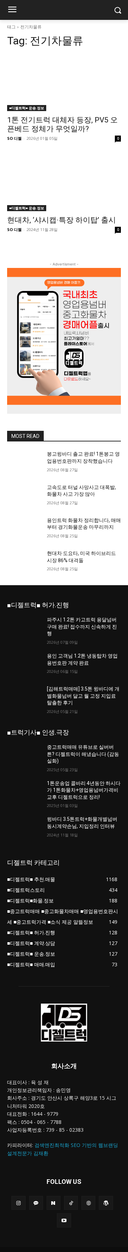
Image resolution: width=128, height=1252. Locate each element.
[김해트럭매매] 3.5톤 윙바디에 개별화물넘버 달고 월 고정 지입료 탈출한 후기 (83, 695)
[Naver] (53, 1203)
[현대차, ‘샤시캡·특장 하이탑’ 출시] (64, 182)
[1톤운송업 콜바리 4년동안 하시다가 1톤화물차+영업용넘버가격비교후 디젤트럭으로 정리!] (24, 792)
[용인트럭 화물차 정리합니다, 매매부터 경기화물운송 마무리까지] (24, 529)
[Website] (88, 1203)
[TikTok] (71, 1203)
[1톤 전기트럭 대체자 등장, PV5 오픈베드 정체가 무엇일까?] (64, 82)
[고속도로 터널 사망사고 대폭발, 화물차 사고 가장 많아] (24, 496)
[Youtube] (64, 1220)
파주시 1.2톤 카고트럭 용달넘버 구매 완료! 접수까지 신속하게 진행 (82, 626)
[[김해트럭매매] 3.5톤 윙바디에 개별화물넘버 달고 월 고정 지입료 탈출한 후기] (24, 697)
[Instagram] (18, 1203)
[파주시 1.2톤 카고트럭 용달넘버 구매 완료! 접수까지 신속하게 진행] (24, 628)
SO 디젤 (14, 138)
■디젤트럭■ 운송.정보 (26, 107)
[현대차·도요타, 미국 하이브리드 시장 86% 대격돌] (24, 562)
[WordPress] (106, 1203)
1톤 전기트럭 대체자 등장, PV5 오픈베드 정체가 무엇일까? (62, 124)
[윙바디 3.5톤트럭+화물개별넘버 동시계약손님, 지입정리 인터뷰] (24, 828)
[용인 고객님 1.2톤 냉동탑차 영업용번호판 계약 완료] (24, 664)
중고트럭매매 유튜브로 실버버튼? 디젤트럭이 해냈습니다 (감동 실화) (83, 754)
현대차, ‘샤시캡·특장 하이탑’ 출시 (61, 220)
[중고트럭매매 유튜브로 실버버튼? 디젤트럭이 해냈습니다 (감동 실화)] (24, 756)
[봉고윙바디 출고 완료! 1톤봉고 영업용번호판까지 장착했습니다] (24, 462)
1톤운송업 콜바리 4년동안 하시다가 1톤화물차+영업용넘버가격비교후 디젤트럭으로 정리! (84, 790)
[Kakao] (36, 1203)
